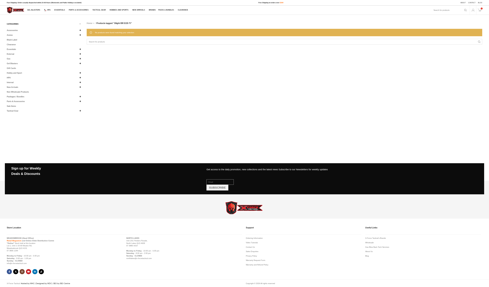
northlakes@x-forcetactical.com (139, 258)
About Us (369, 251)
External (10, 54)
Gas (8, 59)
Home (90, 23)
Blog (367, 256)
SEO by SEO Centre (61, 283)
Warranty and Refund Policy (257, 265)
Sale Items (11, 106)
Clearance (11, 44)
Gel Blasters (12, 63)
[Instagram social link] (22, 271)
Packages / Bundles (15, 96)
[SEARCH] (465, 10)
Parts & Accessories (16, 101)
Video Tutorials (252, 243)
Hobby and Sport (14, 73)
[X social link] (15, 271)
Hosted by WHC (27, 283)
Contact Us (250, 247)
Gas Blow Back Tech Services (377, 247)
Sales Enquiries (252, 251)
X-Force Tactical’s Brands (375, 238)
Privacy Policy (251, 256)
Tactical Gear (12, 111)
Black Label (12, 40)
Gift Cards (11, 68)
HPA (9, 78)
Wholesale (369, 243)
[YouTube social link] (28, 271)
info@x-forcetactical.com (17, 263)
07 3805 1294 (12, 251)
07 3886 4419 (132, 246)
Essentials (11, 49)
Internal (10, 82)
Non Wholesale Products (18, 92)
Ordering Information (254, 238)
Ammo (10, 35)
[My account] (473, 10)
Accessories (12, 30)
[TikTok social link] (41, 271)
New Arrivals (12, 87)
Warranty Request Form (255, 260)
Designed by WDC (44, 283)
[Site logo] (16, 10)
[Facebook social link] (9, 271)
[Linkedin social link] (34, 271)
